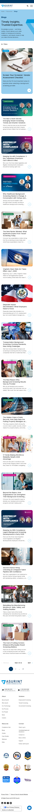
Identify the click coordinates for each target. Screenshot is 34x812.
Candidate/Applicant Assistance (24, 731)
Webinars (4, 739)
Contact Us (21, 734)
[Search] (27, 6)
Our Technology (6, 706)
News (3, 715)
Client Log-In (22, 727)
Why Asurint (5, 703)
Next (29, 663)
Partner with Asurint (24, 743)
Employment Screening (25, 700)
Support (21, 740)
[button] (29, 808)
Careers (4, 717)
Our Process (5, 709)
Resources (9, 11)
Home (2, 11)
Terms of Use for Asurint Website (19, 794)
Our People (5, 712)
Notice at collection (8, 810)
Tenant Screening (23, 703)
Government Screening (25, 706)
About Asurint (5, 700)
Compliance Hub (6, 727)
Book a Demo (22, 737)
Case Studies (5, 736)
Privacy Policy (5, 794)
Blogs (3, 730)
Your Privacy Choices (12, 807)
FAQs (3, 742)
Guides (4, 733)
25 (23, 669)
